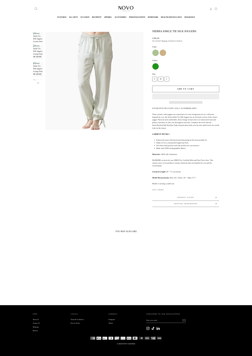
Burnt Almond (163, 53)
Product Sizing (185, 197)
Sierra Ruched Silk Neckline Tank (165, 125)
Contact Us (36, 323)
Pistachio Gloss (155, 53)
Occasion (84, 17)
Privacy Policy (75, 323)
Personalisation (137, 17)
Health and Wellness (171, 17)
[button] (185, 96)
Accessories (120, 17)
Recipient (96, 17)
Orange (163, 66)
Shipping (164, 41)
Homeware (153, 17)
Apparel (108, 17)
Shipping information (185, 203)
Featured (61, 17)
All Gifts (73, 17)
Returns (35, 330)
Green (155, 66)
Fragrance (189, 17)
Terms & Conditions (77, 319)
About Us (36, 319)
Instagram (112, 319)
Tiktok (111, 323)
